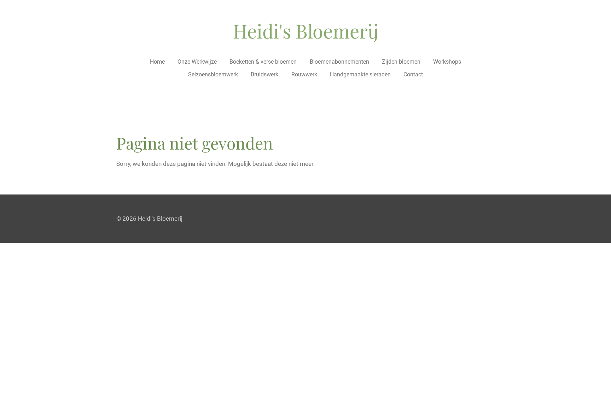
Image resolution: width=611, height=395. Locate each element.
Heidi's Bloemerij (305, 30)
